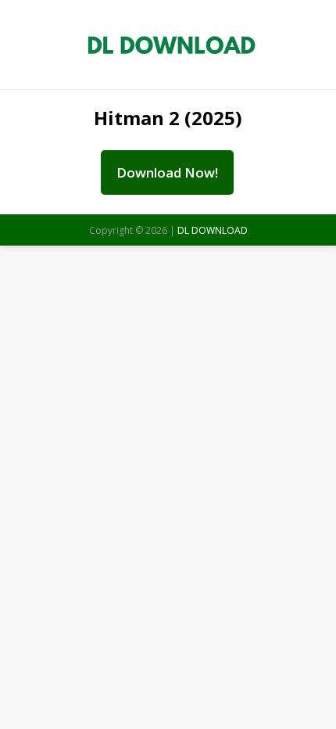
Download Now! (167, 172)
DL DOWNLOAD (212, 230)
